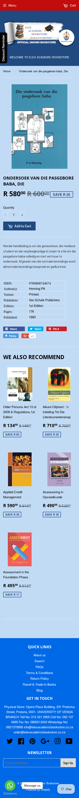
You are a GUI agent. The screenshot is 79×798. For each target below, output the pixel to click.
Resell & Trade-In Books (39, 684)
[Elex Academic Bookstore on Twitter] (10, 742)
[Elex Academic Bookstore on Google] (45, 742)
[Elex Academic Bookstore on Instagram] (57, 742)
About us (39, 655)
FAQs (40, 667)
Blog (39, 690)
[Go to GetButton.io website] (10, 793)
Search (39, 661)
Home (6, 71)
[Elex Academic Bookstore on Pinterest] (32, 742)
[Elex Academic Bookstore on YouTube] (69, 742)
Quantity (8, 207)
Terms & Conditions (39, 672)
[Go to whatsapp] (10, 785)
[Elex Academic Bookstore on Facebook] (21, 742)
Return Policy (39, 678)
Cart (72, 5)
